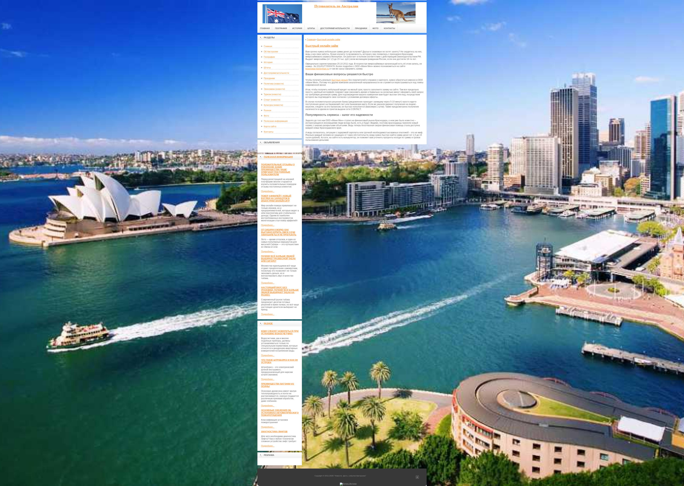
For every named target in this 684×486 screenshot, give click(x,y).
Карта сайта (270, 126)
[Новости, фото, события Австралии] (282, 12)
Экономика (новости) (274, 89)
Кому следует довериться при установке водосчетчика (280, 332)
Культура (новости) (273, 105)
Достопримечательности (276, 73)
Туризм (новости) (272, 94)
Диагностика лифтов (274, 431)
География (269, 57)
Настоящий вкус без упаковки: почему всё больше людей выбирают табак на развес (280, 291)
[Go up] (417, 478)
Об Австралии (271, 51)
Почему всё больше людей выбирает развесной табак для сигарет (278, 258)
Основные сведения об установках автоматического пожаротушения (280, 413)
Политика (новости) (274, 83)
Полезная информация (276, 121)
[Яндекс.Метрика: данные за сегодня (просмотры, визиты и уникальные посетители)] (348, 484)
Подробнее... (267, 191)
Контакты (268, 132)
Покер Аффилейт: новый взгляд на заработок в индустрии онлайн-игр (276, 198)
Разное (267, 110)
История (268, 62)
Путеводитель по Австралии (336, 6)
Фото (266, 116)
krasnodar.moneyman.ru (317, 69)
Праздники (269, 78)
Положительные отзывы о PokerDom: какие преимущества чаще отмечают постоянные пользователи (278, 169)
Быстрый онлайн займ (321, 45)
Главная (268, 46)
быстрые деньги (339, 80)
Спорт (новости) (272, 100)
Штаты (267, 67)
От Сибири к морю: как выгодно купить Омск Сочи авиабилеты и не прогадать (278, 232)
